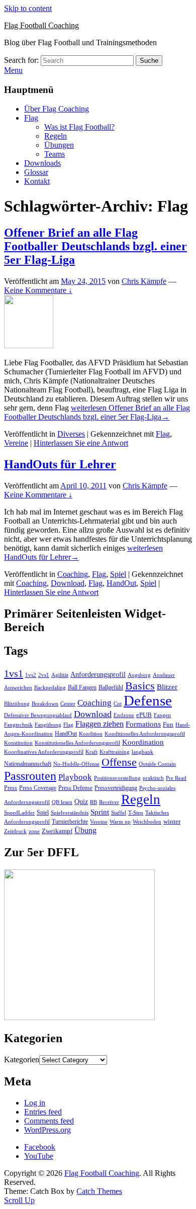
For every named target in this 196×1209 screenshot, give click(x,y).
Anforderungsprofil (98, 674)
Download (67, 583)
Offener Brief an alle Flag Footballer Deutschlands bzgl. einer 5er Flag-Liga (95, 246)
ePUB (144, 715)
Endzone (124, 715)
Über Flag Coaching (56, 109)
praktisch (153, 778)
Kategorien (21, 1059)
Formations (143, 724)
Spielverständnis (69, 813)
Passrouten (30, 775)
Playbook (75, 777)
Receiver (109, 802)
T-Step (135, 813)
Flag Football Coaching (41, 25)
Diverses (71, 434)
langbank (142, 752)
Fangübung (48, 725)
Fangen (162, 715)
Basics (140, 685)
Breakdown (45, 704)
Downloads (42, 163)
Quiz (81, 801)
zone (34, 831)
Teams (54, 154)
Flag (31, 118)
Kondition (91, 734)
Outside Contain (157, 764)
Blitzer (167, 687)
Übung (85, 830)
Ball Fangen (82, 687)
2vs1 (43, 675)
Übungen (59, 145)
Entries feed (43, 1111)
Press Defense (75, 787)
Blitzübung (17, 704)
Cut (118, 704)
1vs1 (13, 673)
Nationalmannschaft (27, 763)
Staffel (118, 813)
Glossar (36, 172)
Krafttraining (115, 752)
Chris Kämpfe (144, 281)
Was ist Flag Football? (79, 127)
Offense (119, 762)
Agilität (59, 675)
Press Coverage (37, 787)
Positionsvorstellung (117, 778)
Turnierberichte (70, 821)
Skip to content (28, 8)
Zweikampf (57, 831)
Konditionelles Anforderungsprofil (145, 734)
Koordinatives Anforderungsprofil (43, 752)
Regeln (55, 136)
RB (93, 802)
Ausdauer (164, 675)
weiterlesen (97, 412)
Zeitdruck (15, 831)
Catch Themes (99, 1191)
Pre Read (176, 778)
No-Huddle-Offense (76, 764)
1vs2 (30, 675)
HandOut (121, 583)
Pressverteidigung (115, 787)
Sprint (99, 812)
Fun (168, 724)
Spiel (118, 574)
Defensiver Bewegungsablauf (38, 715)
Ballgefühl (111, 687)
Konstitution (18, 743)
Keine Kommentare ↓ (38, 290)
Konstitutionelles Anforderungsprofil (77, 743)
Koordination (143, 742)
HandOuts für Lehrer (60, 464)
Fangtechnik (18, 725)
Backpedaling (50, 687)
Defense (148, 700)
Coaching (72, 574)
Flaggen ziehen (99, 724)
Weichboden (147, 822)
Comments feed (49, 1121)
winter (171, 821)
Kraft (91, 752)
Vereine (16, 443)
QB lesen (62, 802)
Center (67, 704)
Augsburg (139, 675)
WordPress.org (47, 1130)
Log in (34, 1102)
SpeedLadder (19, 813)
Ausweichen (18, 687)
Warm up (120, 822)
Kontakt (37, 181)
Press (10, 787)
